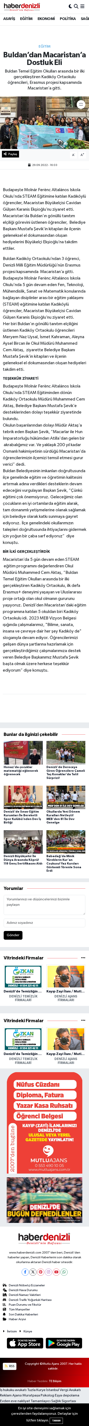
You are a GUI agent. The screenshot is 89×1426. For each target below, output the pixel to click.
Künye (28, 1331)
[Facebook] (25, 1272)
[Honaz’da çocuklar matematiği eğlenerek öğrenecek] (23, 752)
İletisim (12, 1331)
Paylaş (12, 154)
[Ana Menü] (82, 6)
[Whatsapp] (64, 1272)
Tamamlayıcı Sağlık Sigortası (53, 1401)
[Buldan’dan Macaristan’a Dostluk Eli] (44, 122)
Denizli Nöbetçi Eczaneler (27, 1285)
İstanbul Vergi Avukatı (63, 1390)
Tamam (56, 1420)
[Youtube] (56, 1272)
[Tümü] (83, 958)
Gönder (13, 935)
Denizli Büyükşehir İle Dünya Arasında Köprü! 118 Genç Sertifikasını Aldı (23, 860)
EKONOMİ (46, 19)
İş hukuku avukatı (13, 1390)
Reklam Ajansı (11, 1395)
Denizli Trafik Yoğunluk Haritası (30, 1300)
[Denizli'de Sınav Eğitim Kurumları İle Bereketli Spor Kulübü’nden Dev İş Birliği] (23, 797)
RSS (11, 1366)
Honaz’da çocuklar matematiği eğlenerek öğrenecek (21, 771)
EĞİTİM (26, 19)
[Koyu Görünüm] (70, 6)
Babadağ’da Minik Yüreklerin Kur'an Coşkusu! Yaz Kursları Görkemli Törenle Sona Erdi (63, 863)
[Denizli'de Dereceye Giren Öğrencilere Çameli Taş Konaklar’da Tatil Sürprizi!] (66, 752)
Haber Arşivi (17, 1319)
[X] (33, 1272)
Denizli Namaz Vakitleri (25, 1295)
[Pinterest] (40, 1272)
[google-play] (64, 1344)
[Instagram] (48, 1272)
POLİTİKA (68, 19)
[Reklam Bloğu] (44, 1123)
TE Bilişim (55, 1381)
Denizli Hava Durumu (23, 1290)
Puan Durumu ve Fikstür (25, 1304)
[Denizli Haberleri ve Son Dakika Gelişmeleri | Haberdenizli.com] (22, 7)
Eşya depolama (67, 1395)
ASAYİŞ (9, 19)
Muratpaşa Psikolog (38, 1395)
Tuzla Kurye (36, 1390)
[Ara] (76, 6)
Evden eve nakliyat (15, 1401)
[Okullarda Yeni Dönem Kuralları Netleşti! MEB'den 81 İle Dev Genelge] (66, 797)
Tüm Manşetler (19, 1309)
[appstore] (25, 1344)
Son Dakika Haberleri (23, 1314)
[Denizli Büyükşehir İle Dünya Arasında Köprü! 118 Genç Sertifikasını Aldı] (23, 842)
